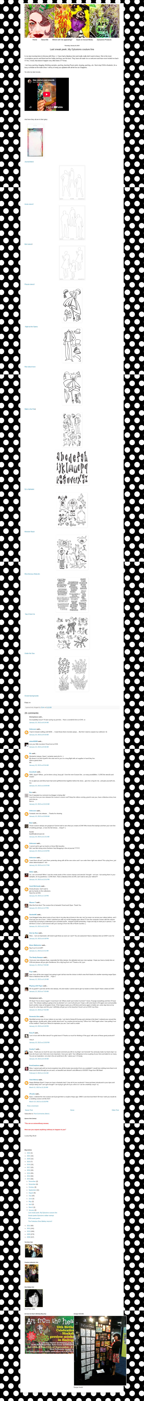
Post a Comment (32, 1106)
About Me (44, 40)
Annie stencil (29, 204)
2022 (29, 1153)
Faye (31, 971)
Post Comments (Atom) (41, 1113)
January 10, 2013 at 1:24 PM (39, 896)
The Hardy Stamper (36, 957)
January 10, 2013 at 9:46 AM (39, 747)
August (31, 1193)
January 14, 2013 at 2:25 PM (39, 1026)
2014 (29, 1176)
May (30, 1201)
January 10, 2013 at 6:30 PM (39, 938)
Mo (30, 753)
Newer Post (29, 1110)
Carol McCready (35, 886)
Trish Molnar (33, 1079)
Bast (31, 823)
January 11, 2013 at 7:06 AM (38, 965)
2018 (29, 1164)
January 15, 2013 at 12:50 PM (39, 1042)
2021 (29, 1156)
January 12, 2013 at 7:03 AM (39, 991)
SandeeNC (33, 914)
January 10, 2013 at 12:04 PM (39, 851)
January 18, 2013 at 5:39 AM (39, 1059)
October (31, 1187)
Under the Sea (29, 653)
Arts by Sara (33, 933)
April (30, 1204)
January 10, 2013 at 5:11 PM (38, 926)
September (32, 1190)
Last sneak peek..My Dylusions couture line (42, 1212)
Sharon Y (32, 902)
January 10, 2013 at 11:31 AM (39, 837)
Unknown (32, 729)
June (30, 1198)
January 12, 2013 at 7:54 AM (39, 1010)
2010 (29, 1231)
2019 (29, 1161)
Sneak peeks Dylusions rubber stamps (41, 1215)
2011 (28, 1228)
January (31, 1210)
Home (35, 40)
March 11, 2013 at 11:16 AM (38, 1087)
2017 (29, 1167)
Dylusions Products (104, 40)
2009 (29, 1234)
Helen (31, 872)
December (32, 1181)
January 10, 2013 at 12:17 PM (39, 865)
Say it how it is (30, 614)
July (30, 1196)
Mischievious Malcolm (32, 574)
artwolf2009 (33, 741)
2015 (29, 1173)
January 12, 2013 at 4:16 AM (39, 979)
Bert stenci (28, 244)
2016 (29, 1170)
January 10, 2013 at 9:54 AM (39, 765)
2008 (29, 1237)
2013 (29, 1179)
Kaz (30, 792)
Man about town (30, 367)
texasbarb (32, 772)
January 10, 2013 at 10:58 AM (39, 816)
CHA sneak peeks (34, 1218)
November (32, 1184)
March (31, 1207)
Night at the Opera (31, 326)
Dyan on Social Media (84, 40)
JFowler (32, 1094)
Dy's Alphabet (29, 489)
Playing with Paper (36, 986)
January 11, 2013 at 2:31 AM (38, 951)
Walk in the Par (30, 409)
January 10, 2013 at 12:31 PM (39, 879)
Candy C (32, 1049)
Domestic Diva (34, 1016)
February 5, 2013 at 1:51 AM (38, 1073)
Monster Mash (30, 531)
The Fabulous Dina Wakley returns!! (40, 1221)
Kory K (31, 1033)
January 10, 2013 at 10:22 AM (39, 804)
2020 (29, 1159)
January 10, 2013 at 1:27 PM (39, 908)
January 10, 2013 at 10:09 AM (39, 785)
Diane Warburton (35, 945)
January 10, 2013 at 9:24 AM (39, 722)
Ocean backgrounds (32, 696)
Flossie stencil (29, 284)
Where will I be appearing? (62, 40)
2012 (29, 1225)
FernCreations (34, 1065)
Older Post (115, 1110)
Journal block (29, 162)
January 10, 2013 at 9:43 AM (39, 735)
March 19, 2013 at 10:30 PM (38, 1101)
